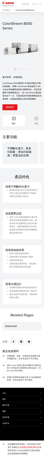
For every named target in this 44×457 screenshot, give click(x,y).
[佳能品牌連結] (8, 4)
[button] (15, 69)
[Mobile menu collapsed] (40, 3)
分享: (5, 341)
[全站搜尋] (36, 4)
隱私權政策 (34, 447)
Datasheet (11, 326)
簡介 (14, 123)
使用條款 (23, 447)
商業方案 (25, 4)
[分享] (13, 341)
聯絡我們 (10, 107)
